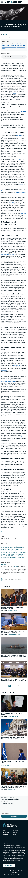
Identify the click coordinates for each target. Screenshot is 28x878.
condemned (4, 370)
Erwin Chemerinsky (12, 740)
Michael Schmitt (11, 658)
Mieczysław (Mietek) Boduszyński (15, 764)
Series (15, 832)
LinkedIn (15, 566)
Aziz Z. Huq (21, 740)
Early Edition (6, 802)
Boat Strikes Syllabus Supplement (9, 546)
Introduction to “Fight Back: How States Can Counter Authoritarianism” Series (12, 738)
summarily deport (17, 365)
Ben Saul (5, 34)
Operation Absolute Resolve (13, 550)
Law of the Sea (15, 549)
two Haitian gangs (5, 190)
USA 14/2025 (12, 202)
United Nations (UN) (14, 557)
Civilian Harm (20, 546)
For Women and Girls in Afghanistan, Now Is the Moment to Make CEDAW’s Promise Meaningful (13, 680)
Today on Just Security (8, 803)
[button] (25, 2)
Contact (5, 837)
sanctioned (17, 160)
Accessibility (18, 874)
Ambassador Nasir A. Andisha (14, 634)
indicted (21, 184)
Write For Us (6, 834)
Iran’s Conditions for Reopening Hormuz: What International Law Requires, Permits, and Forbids (14, 656)
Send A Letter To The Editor (13, 579)
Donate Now (8, 865)
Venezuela (21, 557)
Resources (16, 834)
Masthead (6, 832)
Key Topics (16, 830)
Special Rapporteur (13, 552)
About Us (5, 830)
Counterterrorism (5, 547)
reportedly (23, 111)
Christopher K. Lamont (6, 765)
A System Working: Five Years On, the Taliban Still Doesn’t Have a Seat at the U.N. (13, 632)
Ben (3, 564)
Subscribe (13, 816)
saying (14, 93)
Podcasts (16, 837)
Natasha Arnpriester (12, 682)
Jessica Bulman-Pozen (13, 716)
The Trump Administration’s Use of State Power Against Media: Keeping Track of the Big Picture (13, 787)
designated (19, 135)
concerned (23, 213)
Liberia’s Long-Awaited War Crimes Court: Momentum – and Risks (12, 608)
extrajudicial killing (14, 547)
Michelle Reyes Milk (12, 610)
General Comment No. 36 (7, 254)
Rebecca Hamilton (12, 789)
